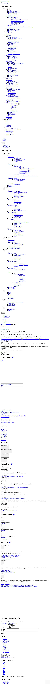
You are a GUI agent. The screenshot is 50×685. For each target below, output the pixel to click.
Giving (4, 650)
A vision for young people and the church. (9, 556)
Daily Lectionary (9, 80)
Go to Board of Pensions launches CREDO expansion (12, 476)
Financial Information (10, 95)
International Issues (12, 51)
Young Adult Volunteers (5, 559)
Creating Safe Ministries (13, 103)
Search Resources (9, 88)
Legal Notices (11, 112)
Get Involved (8, 35)
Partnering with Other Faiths (14, 54)
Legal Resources (11, 113)
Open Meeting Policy (15, 24)
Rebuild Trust (14, 107)
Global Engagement (10, 49)
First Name (3, 629)
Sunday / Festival (10, 422)
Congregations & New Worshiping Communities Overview (20, 26)
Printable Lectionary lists (13, 82)
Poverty (10, 67)
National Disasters (12, 48)
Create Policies (14, 109)
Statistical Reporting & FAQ (14, 101)
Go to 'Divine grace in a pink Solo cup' (9, 510)
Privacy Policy (6, 683)
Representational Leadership (14, 12)
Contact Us (8, 31)
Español (4, 139)
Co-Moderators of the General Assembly (19, 19)
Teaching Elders (11, 43)
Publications (8, 126)
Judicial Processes (12, 73)
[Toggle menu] (1, 2)
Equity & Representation (13, 71)
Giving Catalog (9, 132)
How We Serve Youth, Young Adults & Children (11, 555)
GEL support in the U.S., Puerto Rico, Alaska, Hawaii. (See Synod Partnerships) (17, 585)
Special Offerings (9, 131)
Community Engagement (13, 41)
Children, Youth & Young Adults (15, 38)
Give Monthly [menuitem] (6, 147)
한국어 (4, 140)
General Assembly (12, 17)
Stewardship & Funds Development (13, 128)
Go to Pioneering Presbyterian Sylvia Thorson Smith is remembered (14, 487)
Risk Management (12, 114)
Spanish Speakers (12, 94)
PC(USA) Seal (9, 117)
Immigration (10, 50)
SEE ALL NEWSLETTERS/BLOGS (8, 623)
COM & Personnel (12, 70)
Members (5, 639)
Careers (7, 34)
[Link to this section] (13, 357)
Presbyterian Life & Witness (14, 29)
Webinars (8, 135)
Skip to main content (5, 1)
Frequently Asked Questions (6, 571)
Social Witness (11, 14)
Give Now (3, 143)
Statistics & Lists (9, 100)
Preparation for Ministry (13, 75)
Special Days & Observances (12, 84)
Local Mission (11, 74)
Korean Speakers (11, 90)
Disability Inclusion (12, 56)
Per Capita (10, 99)
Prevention (13, 106)
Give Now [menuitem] (5, 145)
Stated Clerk (13, 18)
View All (2, 511)
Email (2, 632)
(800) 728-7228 (4, 657)
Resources (13, 108)
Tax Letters (10, 115)
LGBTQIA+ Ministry (12, 57)
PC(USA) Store (9, 118)
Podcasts (7, 122)
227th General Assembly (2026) (17, 21)
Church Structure (9, 16)
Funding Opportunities (15, 97)
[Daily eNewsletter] (13, 626)
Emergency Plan (14, 111)
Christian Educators (12, 39)
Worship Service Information (12, 85)
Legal (7, 102)
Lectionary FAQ (11, 81)
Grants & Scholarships (13, 96)
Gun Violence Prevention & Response (16, 63)
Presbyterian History (12, 13)
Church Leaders (6, 640)
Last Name (3, 630)
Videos (7, 124)
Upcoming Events (9, 134)
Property (10, 76)
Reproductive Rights (12, 68)
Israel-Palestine (11, 52)
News (7, 121)
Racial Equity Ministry (13, 58)
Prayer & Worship (12, 93)
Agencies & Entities (10, 28)
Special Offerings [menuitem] (6, 146)
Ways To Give (9, 130)
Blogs (7, 120)
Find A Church (9, 78)
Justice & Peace (9, 61)
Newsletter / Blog (4, 628)
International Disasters (12, 45)
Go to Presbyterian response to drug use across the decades (13, 498)
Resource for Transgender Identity (8, 572)
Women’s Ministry (12, 60)
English (4, 138)
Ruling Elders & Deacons (13, 42)
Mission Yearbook (9, 83)
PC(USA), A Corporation (13, 30)
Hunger (9, 65)
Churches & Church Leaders (12, 37)
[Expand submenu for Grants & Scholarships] (18, 96)
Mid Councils (11, 25)
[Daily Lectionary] (13, 627)
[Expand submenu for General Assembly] (17, 17)
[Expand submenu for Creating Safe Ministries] (19, 104)
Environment (11, 62)
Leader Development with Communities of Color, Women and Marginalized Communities (19, 586)
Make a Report (14, 105)
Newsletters (8, 125)
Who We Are (8, 10)
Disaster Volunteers (12, 47)
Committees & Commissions (17, 22)
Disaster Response (9, 44)
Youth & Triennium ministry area (7, 557)
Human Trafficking (12, 64)
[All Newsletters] (13, 625)
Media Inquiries (11, 32)
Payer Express (6, 652)
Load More (5, 539)
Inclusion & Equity (10, 55)
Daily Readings (4, 422)
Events (4, 643)
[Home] (4, 3)
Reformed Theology (12, 11)
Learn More (3, 523)
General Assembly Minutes (16, 23)
